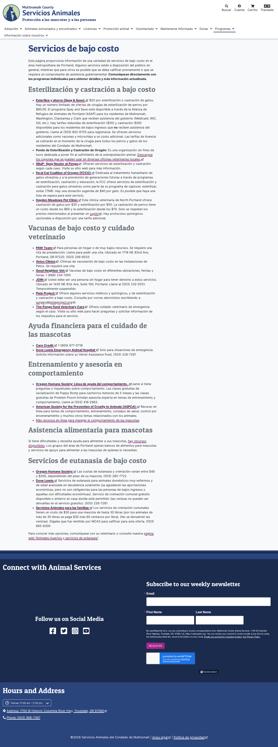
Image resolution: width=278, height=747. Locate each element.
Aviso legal (160, 737)
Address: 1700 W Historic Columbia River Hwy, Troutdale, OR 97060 (55, 711)
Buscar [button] (226, 10)
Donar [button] (204, 29)
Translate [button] (267, 10)
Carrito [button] (253, 10)
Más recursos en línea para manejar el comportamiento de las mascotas (87, 420)
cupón (94, 213)
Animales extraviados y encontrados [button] (51, 29)
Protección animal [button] (116, 29)
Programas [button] (223, 29)
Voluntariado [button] (145, 29)
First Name (154, 612)
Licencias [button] (91, 29)
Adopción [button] (11, 29)
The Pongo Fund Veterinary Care (60, 307)
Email (150, 593)
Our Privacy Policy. (251, 636)
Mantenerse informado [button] (177, 29)
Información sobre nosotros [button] (24, 35)
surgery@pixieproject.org (54, 302)
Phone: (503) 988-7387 (23, 717)
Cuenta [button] (239, 10)
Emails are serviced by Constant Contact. (223, 636)
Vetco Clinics (45, 261)
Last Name (203, 612)
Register (155, 646)
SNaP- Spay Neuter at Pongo (57, 164)
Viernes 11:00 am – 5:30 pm (26, 703)
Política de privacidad (189, 737)
